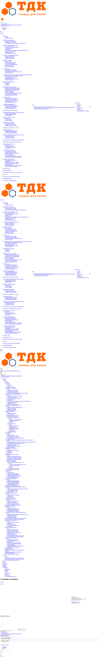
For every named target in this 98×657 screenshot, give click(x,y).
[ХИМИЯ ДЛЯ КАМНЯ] (17, 59)
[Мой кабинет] (0, 31)
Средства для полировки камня (16, 419)
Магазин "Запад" (5, 640)
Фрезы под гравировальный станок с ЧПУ (18, 464)
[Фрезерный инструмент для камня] (17, 85)
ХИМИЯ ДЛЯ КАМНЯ (11, 413)
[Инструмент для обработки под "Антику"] (17, 126)
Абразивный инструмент (12, 508)
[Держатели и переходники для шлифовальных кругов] (17, 133)
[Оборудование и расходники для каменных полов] (17, 171)
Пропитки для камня (14, 425)
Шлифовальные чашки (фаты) (13, 450)
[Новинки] (17, 173)
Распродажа (9, 384)
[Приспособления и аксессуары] (17, 142)
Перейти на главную (75, 601)
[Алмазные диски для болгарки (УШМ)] (17, 44)
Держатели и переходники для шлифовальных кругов (17, 514)
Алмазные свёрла (10, 472)
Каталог (6, 381)
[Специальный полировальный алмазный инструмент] (17, 111)
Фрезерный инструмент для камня (14, 456)
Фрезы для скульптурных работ (13, 494)
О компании (7, 569)
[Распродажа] (17, 35)
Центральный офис (5, 638)
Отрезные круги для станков (12, 390)
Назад (6, 380)
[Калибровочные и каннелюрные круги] (17, 109)
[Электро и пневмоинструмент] (17, 158)
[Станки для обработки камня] (17, 149)
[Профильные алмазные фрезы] (17, 103)
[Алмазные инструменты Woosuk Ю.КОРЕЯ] (17, 175)
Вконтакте (5, 27)
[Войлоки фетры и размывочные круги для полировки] (17, 138)
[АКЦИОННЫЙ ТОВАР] (17, 177)
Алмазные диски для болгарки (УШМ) (14, 396)
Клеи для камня (10, 434)
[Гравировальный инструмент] (17, 121)
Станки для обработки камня (12, 529)
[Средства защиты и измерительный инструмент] (17, 140)
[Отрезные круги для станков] (17, 39)
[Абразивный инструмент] (17, 128)
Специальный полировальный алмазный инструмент (17, 488)
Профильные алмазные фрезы (13, 480)
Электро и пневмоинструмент (13, 539)
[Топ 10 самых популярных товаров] (17, 179)
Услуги (6, 557)
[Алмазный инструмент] (17, 169)
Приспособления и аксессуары (13, 522)
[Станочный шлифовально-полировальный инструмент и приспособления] (17, 73)
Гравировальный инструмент (13, 501)
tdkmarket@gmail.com (4, 635)
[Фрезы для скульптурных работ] (17, 116)
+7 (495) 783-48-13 (4, 23)
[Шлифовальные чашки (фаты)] (17, 80)
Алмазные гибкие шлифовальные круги (15, 407)
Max (3, 29)
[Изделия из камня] (17, 167)
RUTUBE (4, 28)
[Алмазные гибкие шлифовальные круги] (17, 54)
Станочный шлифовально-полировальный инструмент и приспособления (21, 441)
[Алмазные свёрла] (17, 96)
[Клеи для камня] (17, 67)
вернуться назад (76, 602)
